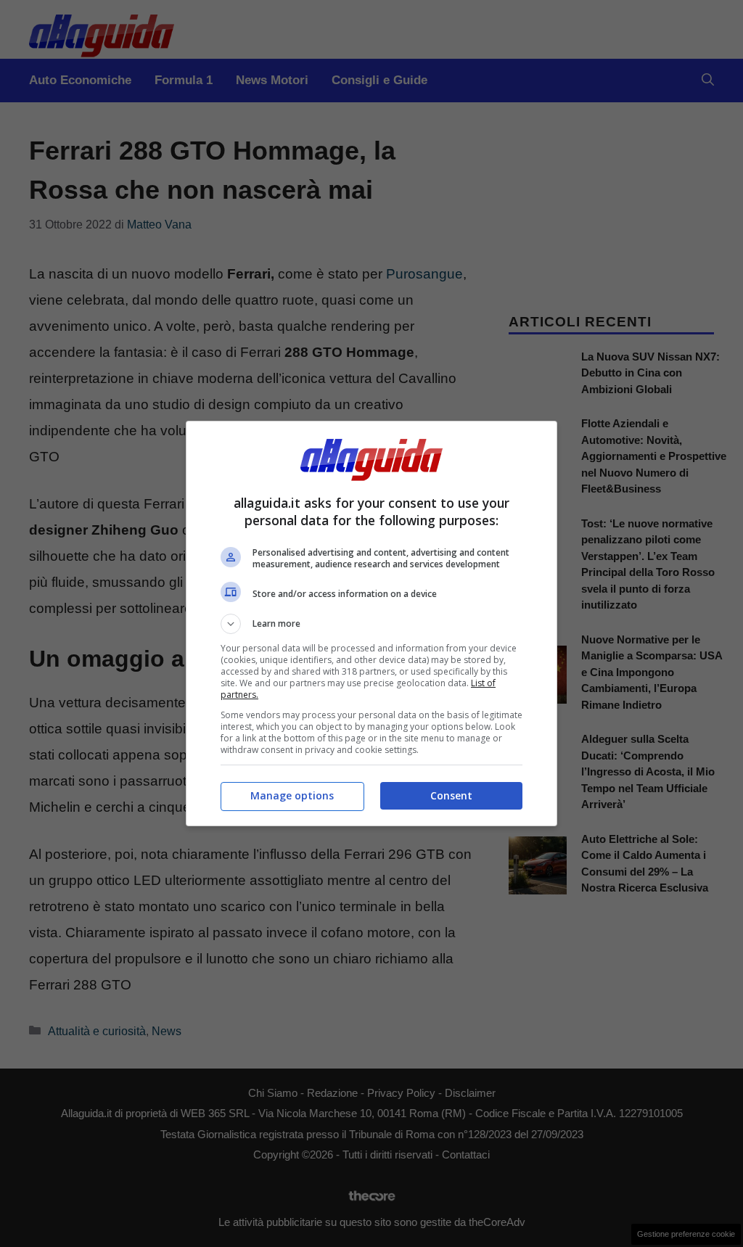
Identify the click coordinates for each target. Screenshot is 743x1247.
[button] (371, 624)
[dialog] (371, 623)
